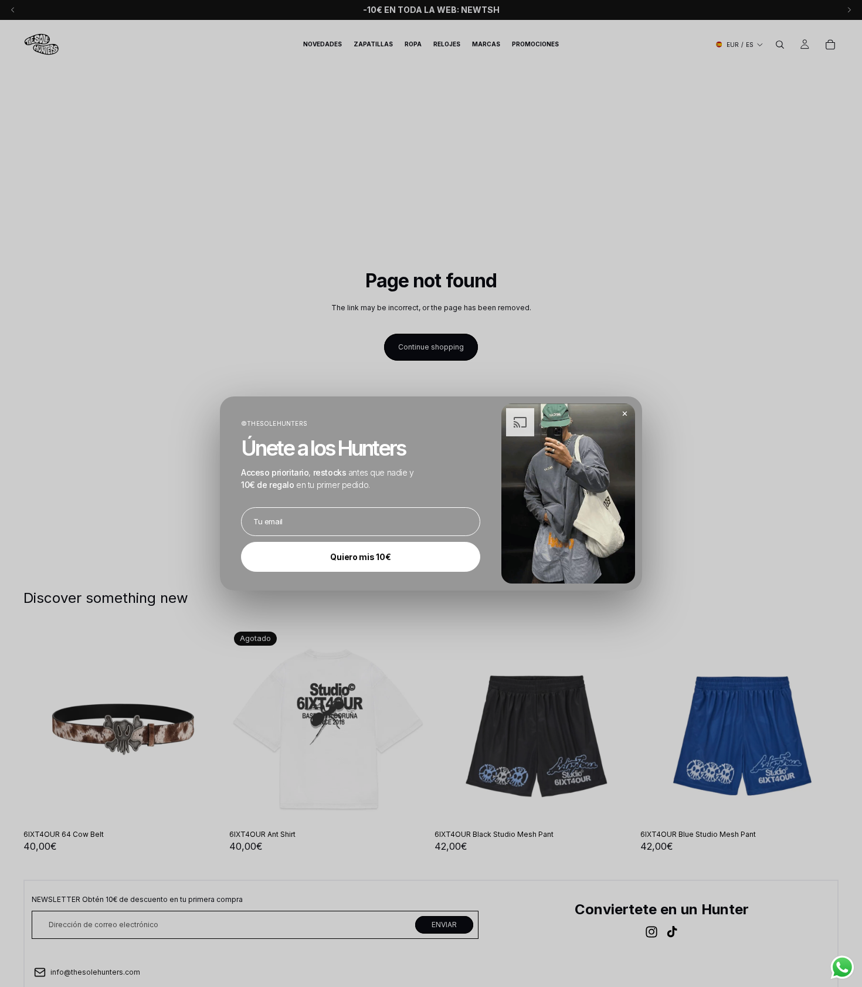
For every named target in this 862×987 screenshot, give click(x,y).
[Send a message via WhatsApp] (842, 967)
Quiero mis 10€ (360, 557)
